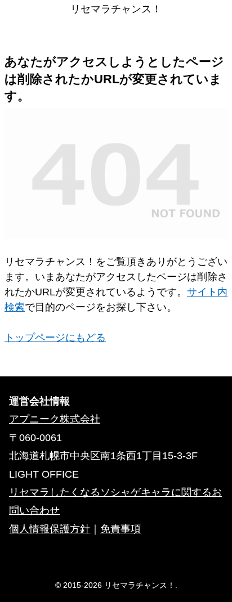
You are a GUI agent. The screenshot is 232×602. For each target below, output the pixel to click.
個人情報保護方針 (49, 528)
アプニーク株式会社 (54, 419)
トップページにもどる (55, 337)
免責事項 (120, 528)
